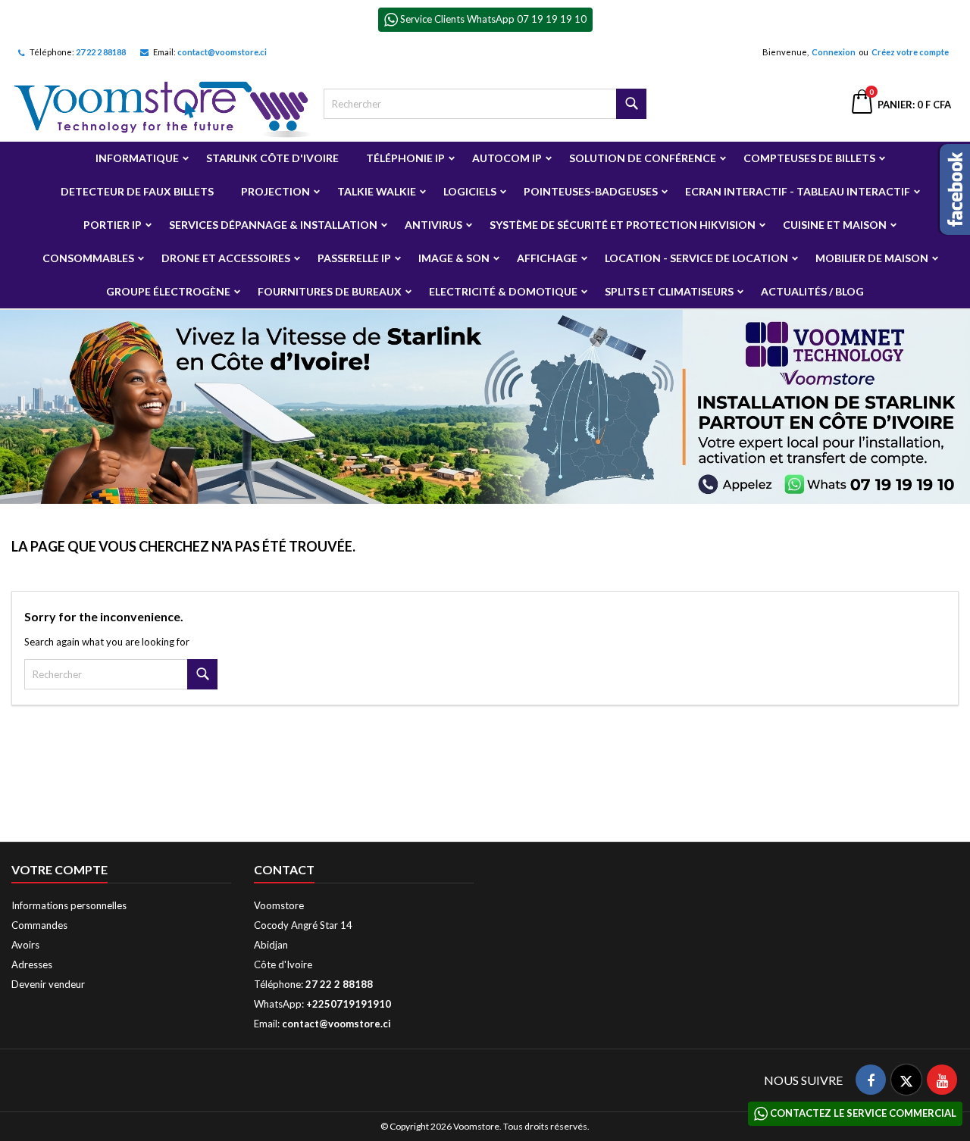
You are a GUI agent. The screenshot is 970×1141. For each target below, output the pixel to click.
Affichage (547, 258)
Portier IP (112, 224)
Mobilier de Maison (871, 258)
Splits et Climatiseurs (669, 291)
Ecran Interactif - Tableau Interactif (797, 191)
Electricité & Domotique (503, 291)
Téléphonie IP (405, 158)
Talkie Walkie (376, 191)
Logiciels (469, 191)
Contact (284, 869)
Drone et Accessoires (225, 258)
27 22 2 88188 (101, 52)
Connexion (834, 52)
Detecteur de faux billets (137, 191)
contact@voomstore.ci (222, 52)
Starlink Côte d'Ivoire (272, 158)
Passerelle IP (354, 258)
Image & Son (454, 258)
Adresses (31, 964)
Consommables (88, 258)
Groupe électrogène (168, 291)
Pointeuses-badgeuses (591, 191)
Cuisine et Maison (835, 224)
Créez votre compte (910, 52)
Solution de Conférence (642, 158)
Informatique (137, 158)
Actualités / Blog (812, 291)
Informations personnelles (69, 905)
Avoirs (25, 945)
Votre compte (59, 869)
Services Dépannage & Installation (273, 224)
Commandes (39, 925)
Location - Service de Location (696, 258)
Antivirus (433, 224)
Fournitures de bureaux (330, 291)
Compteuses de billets (809, 158)
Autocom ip (507, 158)
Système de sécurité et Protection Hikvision (623, 224)
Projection (275, 191)
